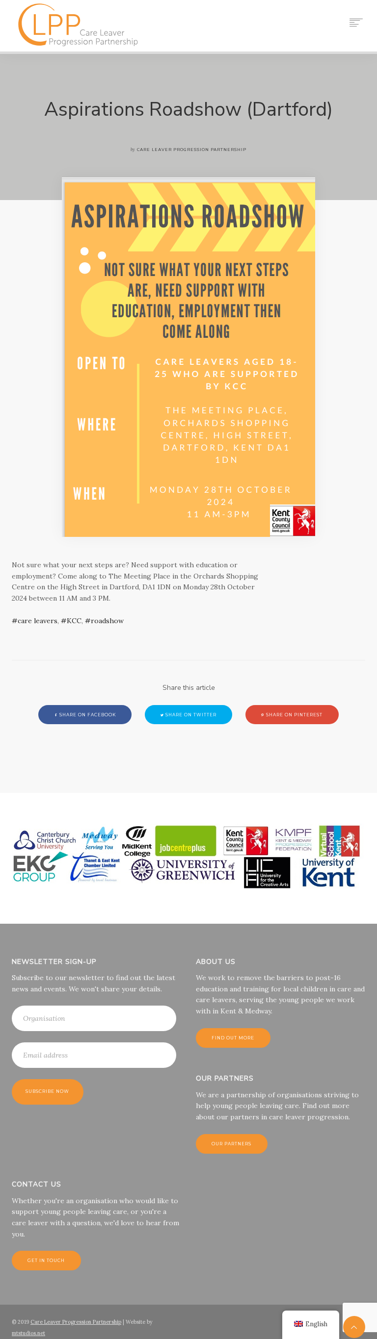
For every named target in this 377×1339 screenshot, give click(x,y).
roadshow (107, 620)
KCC (74, 620)
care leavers (37, 620)
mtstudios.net (28, 1333)
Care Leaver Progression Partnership (75, 1321)
